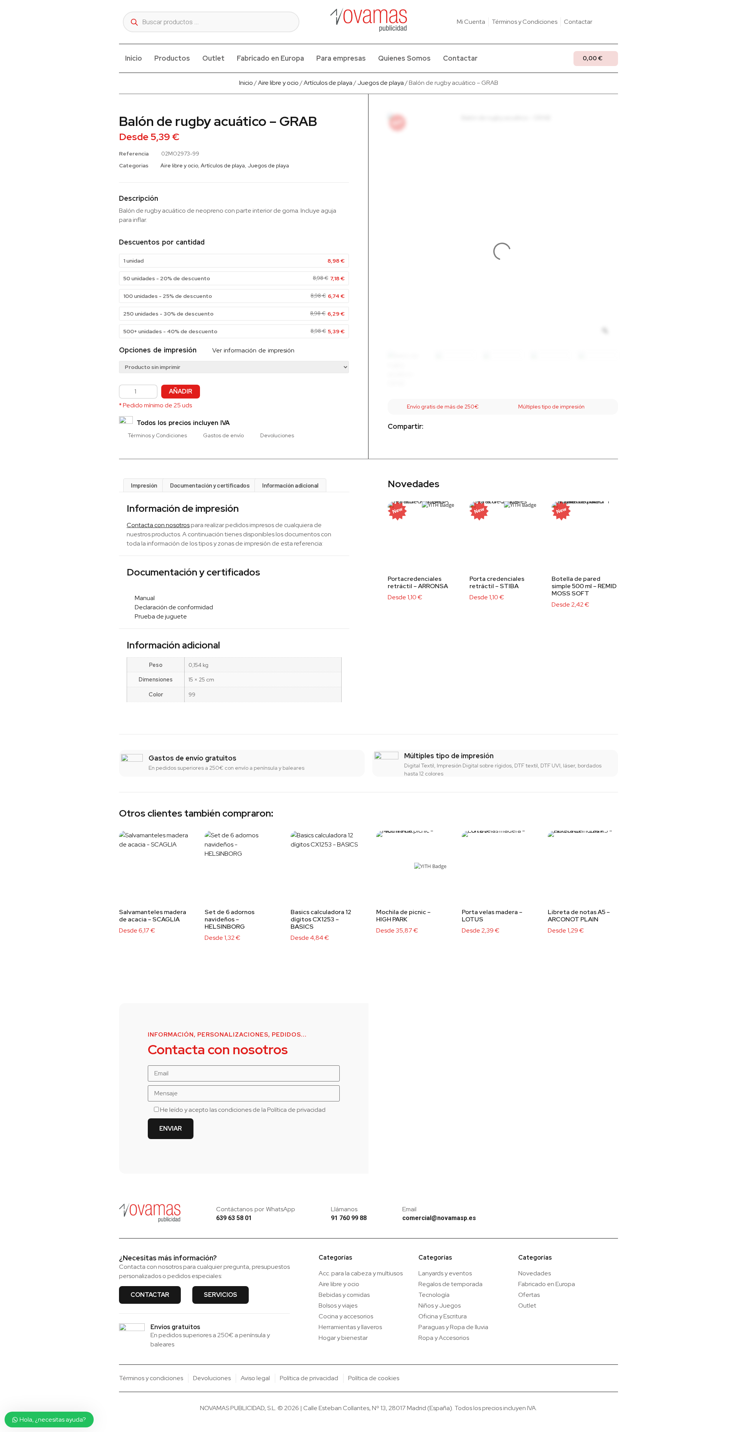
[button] (435, 427)
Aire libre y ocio (278, 83)
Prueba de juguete (159, 616)
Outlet (213, 58)
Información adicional (290, 485)
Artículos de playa (328, 83)
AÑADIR (180, 391)
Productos (172, 58)
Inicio (133, 58)
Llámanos (344, 1209)
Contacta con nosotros (158, 525)
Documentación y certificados (210, 485)
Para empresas (341, 58)
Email (409, 1209)
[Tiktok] (615, 22)
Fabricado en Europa (270, 58)
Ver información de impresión (252, 350)
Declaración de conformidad (172, 607)
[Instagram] (603, 22)
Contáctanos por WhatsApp (255, 1209)
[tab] (144, 485)
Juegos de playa (380, 83)
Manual (143, 598)
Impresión (144, 485)
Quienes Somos (404, 58)
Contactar (460, 58)
